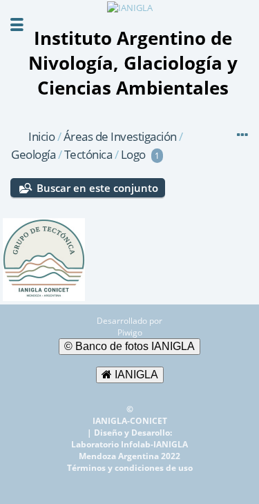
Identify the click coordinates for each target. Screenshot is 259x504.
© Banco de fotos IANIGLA (129, 346)
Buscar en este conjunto (97, 188)
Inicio (41, 136)
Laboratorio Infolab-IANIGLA (129, 444)
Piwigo (129, 332)
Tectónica (88, 154)
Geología (34, 154)
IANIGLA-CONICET (130, 421)
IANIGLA (135, 374)
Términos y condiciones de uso (130, 468)
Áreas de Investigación (120, 136)
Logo (133, 154)
